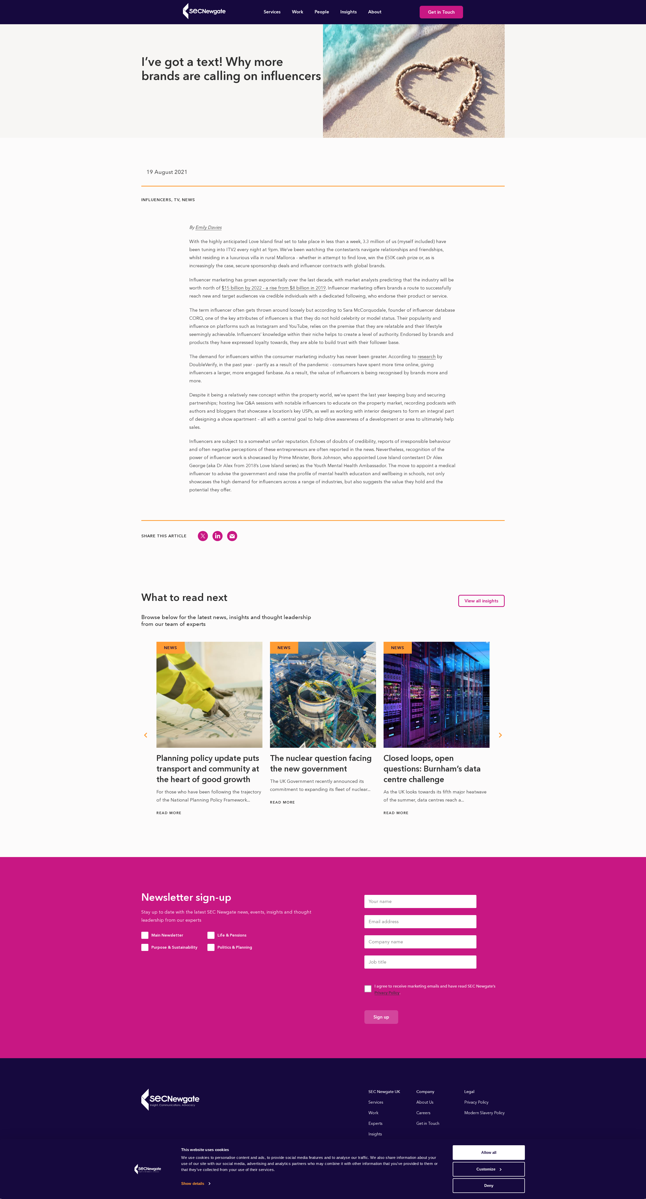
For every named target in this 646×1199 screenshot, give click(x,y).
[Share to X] (203, 536)
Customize (485, 1169)
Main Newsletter (167, 935)
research (427, 356)
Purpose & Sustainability (174, 947)
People (322, 12)
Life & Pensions (232, 935)
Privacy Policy (386, 992)
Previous (145, 735)
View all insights (481, 601)
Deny (488, 1185)
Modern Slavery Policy (484, 1112)
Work (297, 12)
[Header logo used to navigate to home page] (204, 11)
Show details (192, 1183)
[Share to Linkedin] (217, 536)
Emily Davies (208, 227)
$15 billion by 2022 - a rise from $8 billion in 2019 (274, 288)
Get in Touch (441, 12)
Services (272, 12)
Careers (423, 1112)
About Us (425, 1102)
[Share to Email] (232, 536)
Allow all (488, 1152)
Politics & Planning (235, 947)
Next (501, 735)
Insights (348, 12)
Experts (375, 1123)
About (375, 12)
